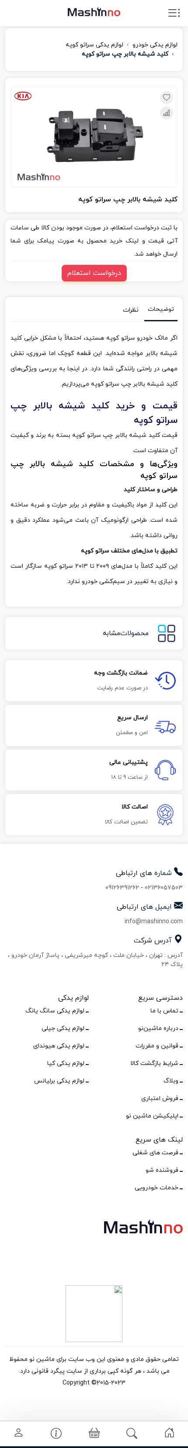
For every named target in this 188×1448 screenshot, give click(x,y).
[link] (169, 1433)
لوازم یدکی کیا (65, 1063)
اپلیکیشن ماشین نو (152, 1116)
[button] (94, 1433)
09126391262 (122, 888)
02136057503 (164, 888)
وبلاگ (171, 1081)
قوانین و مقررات (157, 1046)
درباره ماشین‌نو (158, 1028)
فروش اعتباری (159, 1098)
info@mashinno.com (154, 921)
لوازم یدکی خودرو (155, 45)
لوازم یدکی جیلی (63, 1028)
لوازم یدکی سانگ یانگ (54, 1011)
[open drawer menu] (174, 15)
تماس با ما (164, 1011)
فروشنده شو (162, 1170)
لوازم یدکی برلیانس (59, 1081)
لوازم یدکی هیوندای (58, 1046)
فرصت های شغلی (155, 1153)
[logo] (94, 11)
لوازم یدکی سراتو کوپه (94, 45)
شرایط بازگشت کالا (154, 1063)
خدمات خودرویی (156, 1188)
